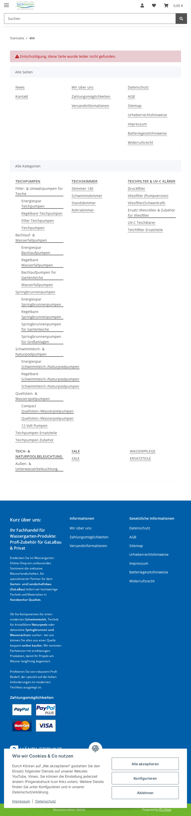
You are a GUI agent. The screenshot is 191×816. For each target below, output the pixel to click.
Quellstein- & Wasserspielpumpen (32, 396)
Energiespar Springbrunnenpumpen (41, 302)
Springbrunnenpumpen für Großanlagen (41, 339)
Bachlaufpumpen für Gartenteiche (38, 275)
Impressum (21, 801)
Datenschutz (45, 801)
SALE (76, 458)
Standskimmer (84, 203)
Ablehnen (145, 793)
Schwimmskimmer (87, 195)
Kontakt (21, 96)
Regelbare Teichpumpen (41, 213)
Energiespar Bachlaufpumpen (35, 250)
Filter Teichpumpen (37, 220)
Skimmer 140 (82, 188)
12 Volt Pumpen (34, 425)
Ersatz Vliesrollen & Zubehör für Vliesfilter (151, 213)
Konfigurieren (145, 778)
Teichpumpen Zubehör (34, 440)
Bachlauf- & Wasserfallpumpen (31, 238)
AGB (131, 96)
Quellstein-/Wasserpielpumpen (47, 418)
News (20, 87)
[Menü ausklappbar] (6, 3)
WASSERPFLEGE (142, 451)
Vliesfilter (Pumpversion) (148, 195)
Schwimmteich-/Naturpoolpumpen (50, 386)
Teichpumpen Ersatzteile (36, 432)
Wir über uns (83, 87)
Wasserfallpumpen (37, 284)
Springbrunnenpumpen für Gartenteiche (41, 327)
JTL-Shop (165, 810)
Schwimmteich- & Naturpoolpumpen (31, 352)
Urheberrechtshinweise (147, 114)
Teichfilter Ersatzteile (145, 229)
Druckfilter (136, 188)
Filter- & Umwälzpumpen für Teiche (39, 191)
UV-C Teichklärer (141, 222)
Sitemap (135, 105)
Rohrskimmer (83, 210)
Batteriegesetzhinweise (147, 133)
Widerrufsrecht (140, 142)
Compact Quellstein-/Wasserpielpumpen (47, 408)
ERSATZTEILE (140, 458)
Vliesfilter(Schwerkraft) (146, 203)
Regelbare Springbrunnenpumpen (41, 314)
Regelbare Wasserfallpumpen (37, 262)
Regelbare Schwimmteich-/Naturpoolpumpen (50, 376)
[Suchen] (181, 18)
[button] (142, 5)
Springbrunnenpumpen (35, 292)
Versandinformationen (90, 105)
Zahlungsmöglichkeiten (91, 96)
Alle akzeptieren (145, 764)
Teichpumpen (33, 227)
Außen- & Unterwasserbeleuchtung (36, 466)
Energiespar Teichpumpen (33, 203)
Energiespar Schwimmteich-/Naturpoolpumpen (50, 364)
